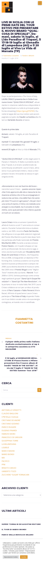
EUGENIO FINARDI (9, 430)
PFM (3, 464)
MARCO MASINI (8, 451)
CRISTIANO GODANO (10, 424)
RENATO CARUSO (9, 468)
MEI (3, 458)
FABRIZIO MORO (8, 434)
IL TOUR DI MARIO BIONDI (14, 530)
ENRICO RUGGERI (9, 427)
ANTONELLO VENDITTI (11, 410)
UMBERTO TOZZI (9, 471)
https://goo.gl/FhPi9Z (25, 111)
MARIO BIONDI (8, 454)
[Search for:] (19, 390)
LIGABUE (5, 447)
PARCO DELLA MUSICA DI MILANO (17, 535)
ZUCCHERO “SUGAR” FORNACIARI (15, 475)
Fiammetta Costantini (11, 56)
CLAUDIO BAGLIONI (10, 413)
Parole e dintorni (28, 56)
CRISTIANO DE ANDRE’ (11, 420)
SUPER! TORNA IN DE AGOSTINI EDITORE (21, 524)
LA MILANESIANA (9, 444)
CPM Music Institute (10, 417)
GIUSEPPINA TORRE (10, 441)
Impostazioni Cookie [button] (11, 557)
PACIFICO (5, 461)
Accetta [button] (23, 557)
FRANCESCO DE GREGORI (12, 437)
